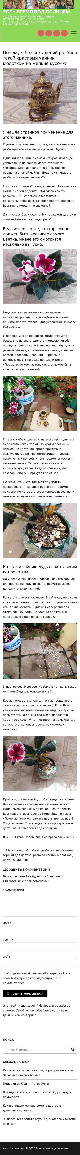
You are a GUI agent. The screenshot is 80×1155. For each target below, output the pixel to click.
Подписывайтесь (15, 809)
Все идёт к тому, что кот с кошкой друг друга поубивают (37, 1094)
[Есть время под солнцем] (56, 33)
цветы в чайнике (15, 860)
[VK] (48, 33)
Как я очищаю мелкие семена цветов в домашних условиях (32, 1108)
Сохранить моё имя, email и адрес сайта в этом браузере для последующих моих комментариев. (36, 978)
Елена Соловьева (28, 837)
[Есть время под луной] (64, 33)
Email (8, 940)
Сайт (6, 956)
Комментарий (13, 890)
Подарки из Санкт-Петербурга (26, 1083)
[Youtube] (41, 33)
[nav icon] (73, 33)
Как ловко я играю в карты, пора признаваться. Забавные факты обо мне (38, 1072)
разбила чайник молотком (52, 855)
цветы (8, 828)
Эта (28, 823)
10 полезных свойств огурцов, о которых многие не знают (39, 1121)
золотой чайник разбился (36, 850)
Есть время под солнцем (36, 11)
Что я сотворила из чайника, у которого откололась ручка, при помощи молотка (39, 724)
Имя (7, 923)
